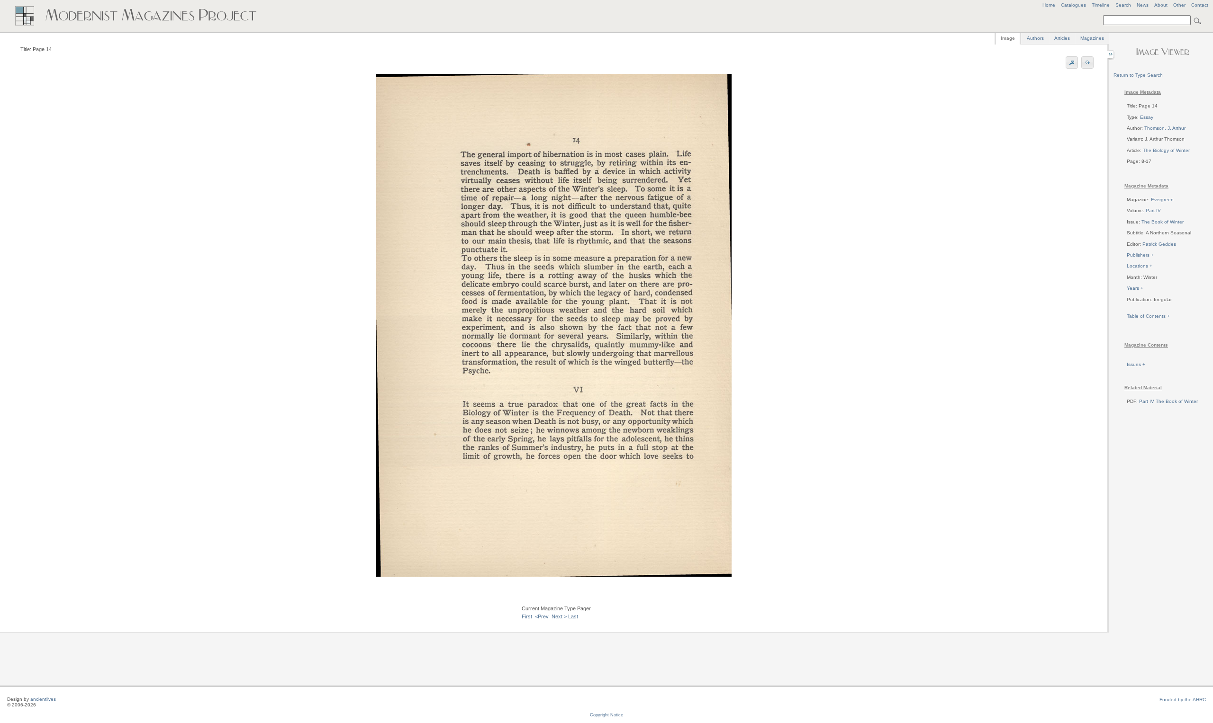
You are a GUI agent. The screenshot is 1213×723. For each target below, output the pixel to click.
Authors (1035, 38)
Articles (1062, 38)
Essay (1146, 117)
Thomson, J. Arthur (1165, 128)
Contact (1199, 5)
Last (573, 616)
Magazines (1092, 38)
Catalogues (1073, 5)
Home (1048, 5)
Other (1179, 5)
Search (1123, 5)
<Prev (542, 616)
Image (1008, 38)
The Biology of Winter (1166, 150)
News (1143, 5)
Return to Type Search (1138, 75)
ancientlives (43, 699)
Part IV (1153, 210)
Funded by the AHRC (1182, 699)
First (527, 616)
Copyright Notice (606, 715)
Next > (559, 616)
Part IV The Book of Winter (1168, 401)
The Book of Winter (1162, 221)
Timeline (1101, 5)
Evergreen (1162, 199)
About (1161, 5)
